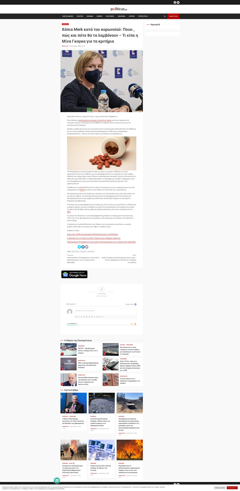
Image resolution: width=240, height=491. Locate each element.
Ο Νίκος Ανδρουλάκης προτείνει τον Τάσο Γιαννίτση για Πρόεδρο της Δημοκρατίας (73, 403)
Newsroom (65, 46)
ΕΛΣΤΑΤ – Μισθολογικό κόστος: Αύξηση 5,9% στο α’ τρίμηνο (68, 349)
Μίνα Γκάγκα (75, 251)
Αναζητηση (173, 16)
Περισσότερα (142, 16)
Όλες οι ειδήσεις (67, 16)
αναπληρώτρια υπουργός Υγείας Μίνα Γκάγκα (94, 120)
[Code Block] (94, 317)
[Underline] (81, 317)
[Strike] (84, 317)
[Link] (97, 317)
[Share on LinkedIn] (83, 247)
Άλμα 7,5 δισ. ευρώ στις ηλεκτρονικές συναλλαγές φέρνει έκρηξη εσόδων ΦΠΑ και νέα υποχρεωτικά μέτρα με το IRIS (111, 364)
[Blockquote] (92, 317)
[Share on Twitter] (79, 247)
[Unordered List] (89, 317)
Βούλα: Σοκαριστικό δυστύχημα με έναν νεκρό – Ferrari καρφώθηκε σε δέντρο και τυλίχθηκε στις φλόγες (119, 258)
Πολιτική (80, 16)
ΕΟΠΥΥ (82, 190)
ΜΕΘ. (69, 212)
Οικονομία (121, 16)
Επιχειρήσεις (81, 360)
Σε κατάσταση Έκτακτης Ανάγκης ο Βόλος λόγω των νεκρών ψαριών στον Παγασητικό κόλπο (102, 403)
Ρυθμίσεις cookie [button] (220, 488)
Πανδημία (83, 251)
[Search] (164, 16)
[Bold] (76, 317)
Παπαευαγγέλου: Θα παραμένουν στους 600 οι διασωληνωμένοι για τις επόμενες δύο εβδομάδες (101, 242)
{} (99, 316)
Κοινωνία (90, 16)
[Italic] (79, 317)
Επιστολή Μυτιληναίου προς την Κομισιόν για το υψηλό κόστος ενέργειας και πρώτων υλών (68, 379)
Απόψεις (132, 16)
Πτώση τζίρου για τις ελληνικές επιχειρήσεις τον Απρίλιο (111, 379)
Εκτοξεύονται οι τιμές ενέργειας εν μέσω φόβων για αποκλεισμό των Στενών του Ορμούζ (111, 349)
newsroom (65, 426)
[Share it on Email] (86, 247)
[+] (102, 316)
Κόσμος (99, 16)
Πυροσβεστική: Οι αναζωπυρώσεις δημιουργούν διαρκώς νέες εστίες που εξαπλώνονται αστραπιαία (130, 450)
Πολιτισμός (110, 16)
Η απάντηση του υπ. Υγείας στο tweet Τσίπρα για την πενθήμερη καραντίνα (93, 238)
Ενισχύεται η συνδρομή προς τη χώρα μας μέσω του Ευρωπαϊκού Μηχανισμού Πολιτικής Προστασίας (73, 450)
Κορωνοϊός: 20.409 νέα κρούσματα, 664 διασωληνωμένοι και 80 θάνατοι (92, 234)
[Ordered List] (86, 317)
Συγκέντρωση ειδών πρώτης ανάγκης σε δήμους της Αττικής (102, 450)
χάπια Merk (91, 251)
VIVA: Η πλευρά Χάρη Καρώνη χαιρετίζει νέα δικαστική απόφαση (68, 364)
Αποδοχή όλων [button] (232, 488)
